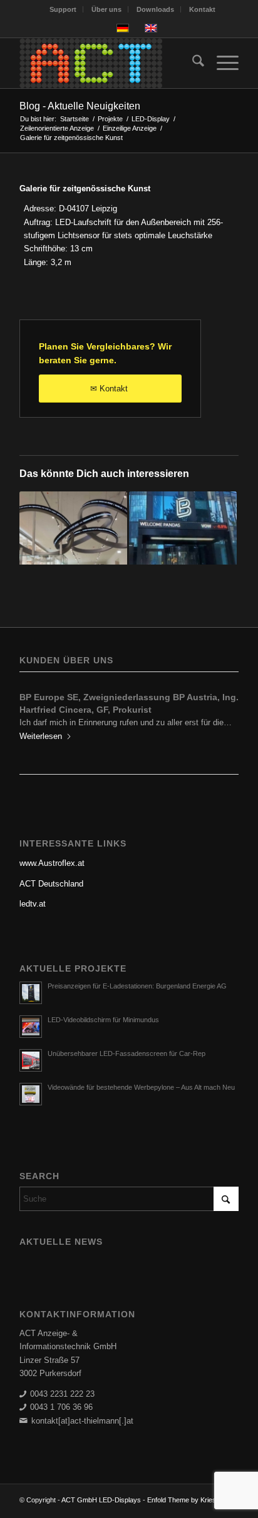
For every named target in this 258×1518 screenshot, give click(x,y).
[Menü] (221, 63)
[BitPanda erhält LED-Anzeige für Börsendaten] (183, 545)
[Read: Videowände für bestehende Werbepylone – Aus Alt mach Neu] (30, 1094)
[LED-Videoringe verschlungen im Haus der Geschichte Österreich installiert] (73, 545)
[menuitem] (63, 9)
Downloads (155, 9)
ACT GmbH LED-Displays (101, 1500)
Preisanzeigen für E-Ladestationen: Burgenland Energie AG (137, 986)
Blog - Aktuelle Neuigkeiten (79, 106)
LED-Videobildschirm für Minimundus (103, 1019)
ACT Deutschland (51, 883)
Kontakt (202, 9)
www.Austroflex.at (52, 863)
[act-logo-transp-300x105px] (107, 63)
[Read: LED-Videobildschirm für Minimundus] (30, 1026)
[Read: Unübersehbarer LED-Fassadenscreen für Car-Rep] (30, 1060)
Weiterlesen (40, 736)
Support (62, 9)
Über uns (106, 9)
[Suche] (192, 63)
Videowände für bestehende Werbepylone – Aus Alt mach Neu (141, 1087)
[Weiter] (220, 716)
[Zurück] (38, 716)
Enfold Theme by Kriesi (182, 1500)
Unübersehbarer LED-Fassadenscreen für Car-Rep (126, 1053)
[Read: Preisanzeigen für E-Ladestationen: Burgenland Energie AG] (30, 993)
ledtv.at (32, 903)
